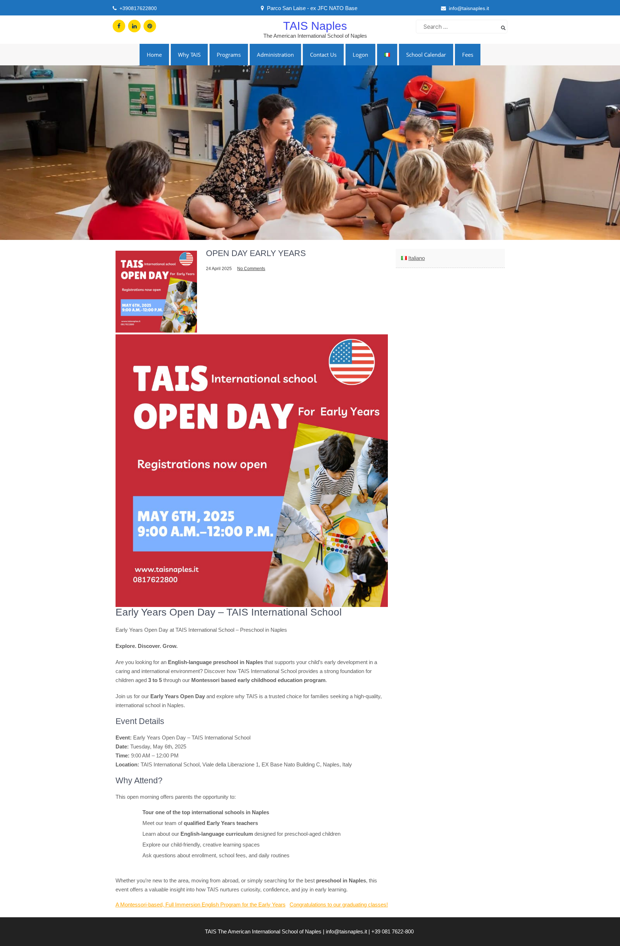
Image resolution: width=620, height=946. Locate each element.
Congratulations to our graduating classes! (339, 904)
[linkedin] (134, 26)
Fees (467, 54)
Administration (275, 54)
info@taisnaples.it (469, 8)
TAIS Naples (315, 25)
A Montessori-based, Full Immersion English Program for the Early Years (201, 904)
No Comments (251, 268)
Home (154, 54)
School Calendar (426, 54)
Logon (360, 54)
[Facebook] (119, 26)
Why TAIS (189, 54)
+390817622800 (138, 8)
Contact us (323, 54)
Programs (229, 54)
